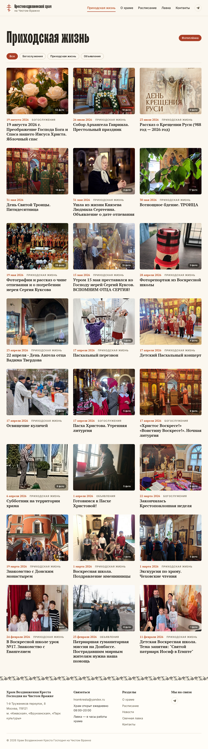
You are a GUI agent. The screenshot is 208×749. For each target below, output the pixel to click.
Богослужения (33, 56)
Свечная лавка (132, 718)
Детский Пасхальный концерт (170, 355)
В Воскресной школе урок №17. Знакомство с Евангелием (32, 646)
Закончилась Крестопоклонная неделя (166, 503)
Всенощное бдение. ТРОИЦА (169, 204)
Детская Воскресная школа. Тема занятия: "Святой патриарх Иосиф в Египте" (168, 646)
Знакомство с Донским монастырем (29, 573)
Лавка (166, 8)
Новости (128, 712)
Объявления (92, 56)
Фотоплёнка (190, 37)
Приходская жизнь (101, 8)
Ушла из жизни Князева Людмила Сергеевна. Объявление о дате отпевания (103, 209)
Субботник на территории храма (33, 503)
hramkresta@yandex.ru (89, 699)
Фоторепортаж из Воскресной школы (170, 282)
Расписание (147, 8)
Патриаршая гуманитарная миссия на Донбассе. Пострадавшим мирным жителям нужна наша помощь (101, 651)
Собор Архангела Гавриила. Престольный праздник (101, 127)
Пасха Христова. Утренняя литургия (100, 428)
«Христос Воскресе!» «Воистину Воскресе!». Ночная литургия (171, 430)
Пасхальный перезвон (95, 355)
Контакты (183, 8)
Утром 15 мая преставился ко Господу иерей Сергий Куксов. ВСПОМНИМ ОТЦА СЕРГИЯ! (103, 284)
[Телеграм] (174, 700)
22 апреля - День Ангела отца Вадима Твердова (36, 357)
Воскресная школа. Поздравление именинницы (102, 573)
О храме (126, 8)
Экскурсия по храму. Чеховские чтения (160, 573)
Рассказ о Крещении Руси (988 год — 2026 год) (170, 127)
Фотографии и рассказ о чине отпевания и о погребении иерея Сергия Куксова (36, 284)
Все (12, 56)
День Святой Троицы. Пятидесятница (28, 207)
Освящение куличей (27, 425)
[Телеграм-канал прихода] (198, 7)
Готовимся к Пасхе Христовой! (92, 503)
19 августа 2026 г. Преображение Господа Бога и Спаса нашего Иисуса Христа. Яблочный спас (37, 132)
